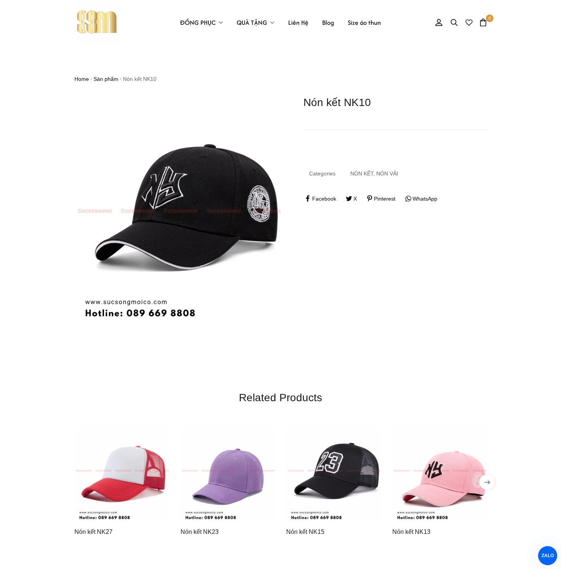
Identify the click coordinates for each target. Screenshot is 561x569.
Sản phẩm (106, 79)
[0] (483, 22)
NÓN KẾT (361, 173)
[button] (487, 482)
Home (81, 79)
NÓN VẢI (387, 173)
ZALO (547, 555)
